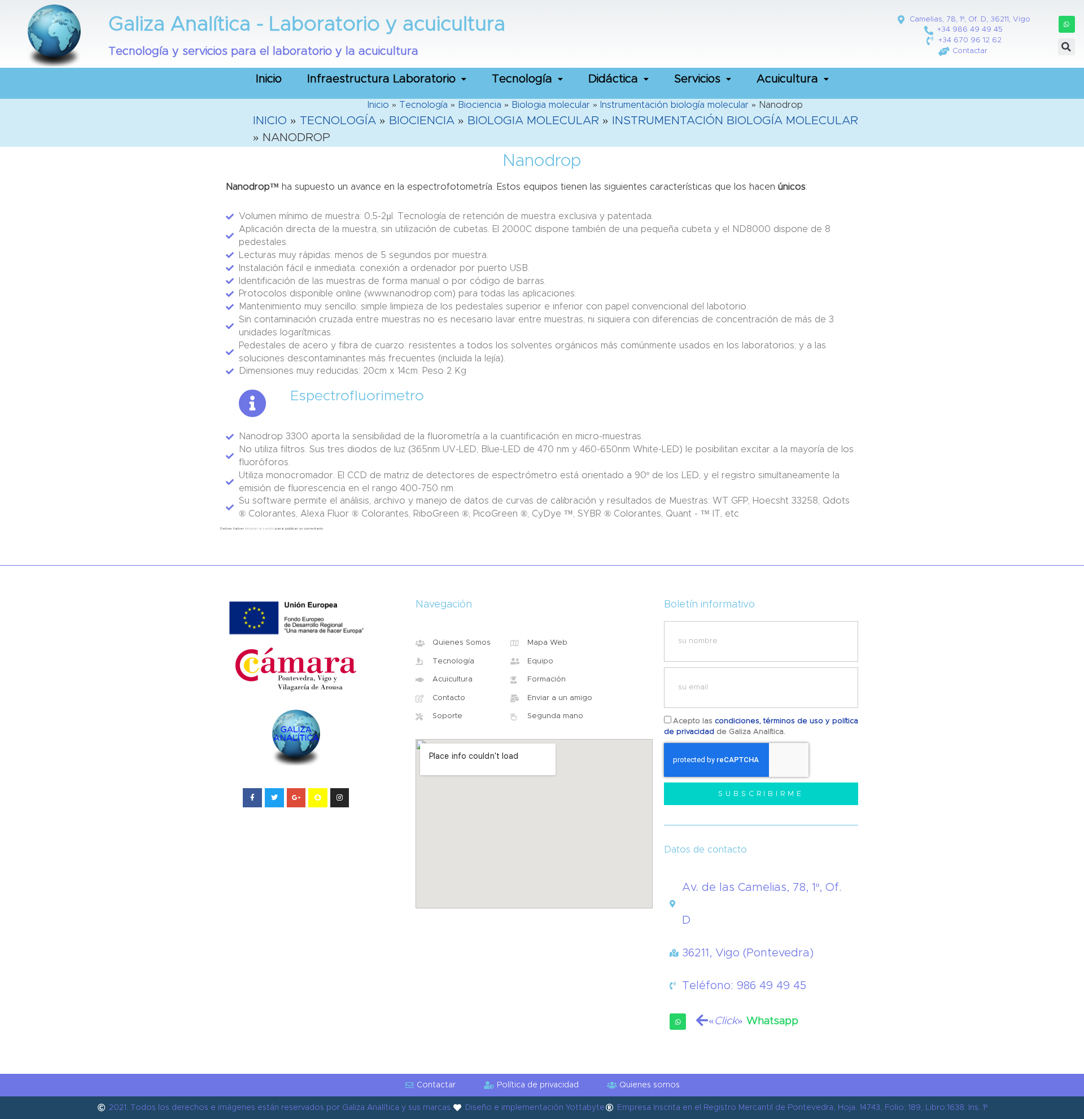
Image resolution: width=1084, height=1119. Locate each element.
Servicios (697, 79)
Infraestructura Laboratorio (381, 79)
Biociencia (479, 105)
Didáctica (613, 79)
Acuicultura (787, 79)
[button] (1067, 24)
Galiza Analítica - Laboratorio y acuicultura (306, 24)
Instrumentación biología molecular (674, 105)
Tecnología (522, 79)
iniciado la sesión (259, 528)
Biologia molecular (551, 105)
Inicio (269, 79)
